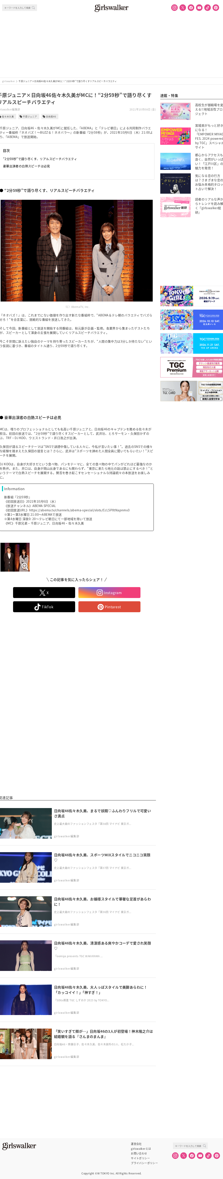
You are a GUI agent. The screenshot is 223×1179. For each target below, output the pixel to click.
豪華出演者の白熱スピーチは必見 (26, 166)
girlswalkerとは (141, 1148)
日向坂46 (51, 116)
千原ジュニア (30, 116)
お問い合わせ (139, 1153)
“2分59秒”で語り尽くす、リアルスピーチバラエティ (40, 159)
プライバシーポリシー (144, 1163)
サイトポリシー (140, 1158)
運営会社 (136, 1144)
